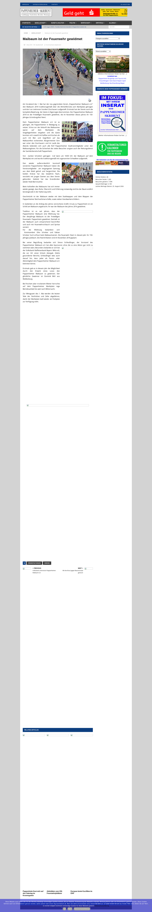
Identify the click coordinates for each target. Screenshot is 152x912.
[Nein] (149, 905)
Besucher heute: (101, 179)
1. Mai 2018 (28, 45)
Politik (72, 23)
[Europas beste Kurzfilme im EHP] (82, 811)
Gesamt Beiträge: (102, 184)
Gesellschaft (40, 23)
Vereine (47, 563)
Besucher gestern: (102, 182)
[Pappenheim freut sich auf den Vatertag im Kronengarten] (34, 811)
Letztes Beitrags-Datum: (104, 186)
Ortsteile (99, 23)
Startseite (54, 4)
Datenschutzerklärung (40, 4)
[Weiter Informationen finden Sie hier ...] (112, 135)
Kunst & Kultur (57, 23)
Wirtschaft (85, 23)
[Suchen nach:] (119, 27)
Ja (64, 909)
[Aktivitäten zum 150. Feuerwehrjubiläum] (58, 811)
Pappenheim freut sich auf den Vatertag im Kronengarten (33, 893)
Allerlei (112, 23)
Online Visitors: (101, 177)
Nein (69, 909)
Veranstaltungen (34, 563)
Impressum (25, 4)
